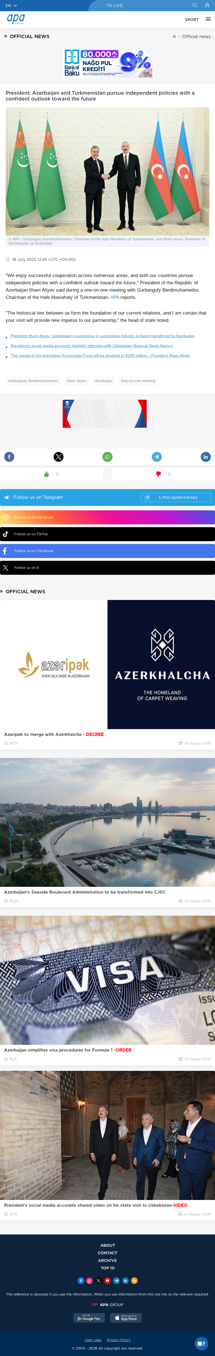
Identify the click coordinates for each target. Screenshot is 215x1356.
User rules (93, 1340)
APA (114, 297)
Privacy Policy (118, 1340)
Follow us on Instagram (33, 517)
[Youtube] (107, 1281)
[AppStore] (126, 1318)
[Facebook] (81, 1281)
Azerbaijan (104, 381)
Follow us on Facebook (33, 551)
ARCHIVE (107, 1260)
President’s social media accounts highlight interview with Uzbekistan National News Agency (92, 345)
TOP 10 (107, 1268)
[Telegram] (116, 1281)
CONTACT (107, 1252)
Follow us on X (26, 568)
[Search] (195, 6)
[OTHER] (207, 20)
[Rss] (134, 1281)
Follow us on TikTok (31, 534)
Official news (196, 36)
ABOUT (107, 1245)
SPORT (192, 19)
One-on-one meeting (138, 381)
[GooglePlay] (89, 1318)
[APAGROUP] (107, 1304)
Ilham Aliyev (76, 381)
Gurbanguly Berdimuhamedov (33, 381)
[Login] (207, 5)
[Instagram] (89, 1281)
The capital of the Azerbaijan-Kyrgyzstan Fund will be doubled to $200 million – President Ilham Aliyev (100, 355)
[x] (98, 1281)
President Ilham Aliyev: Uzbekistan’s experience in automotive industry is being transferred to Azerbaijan (103, 336)
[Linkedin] (125, 1281)
